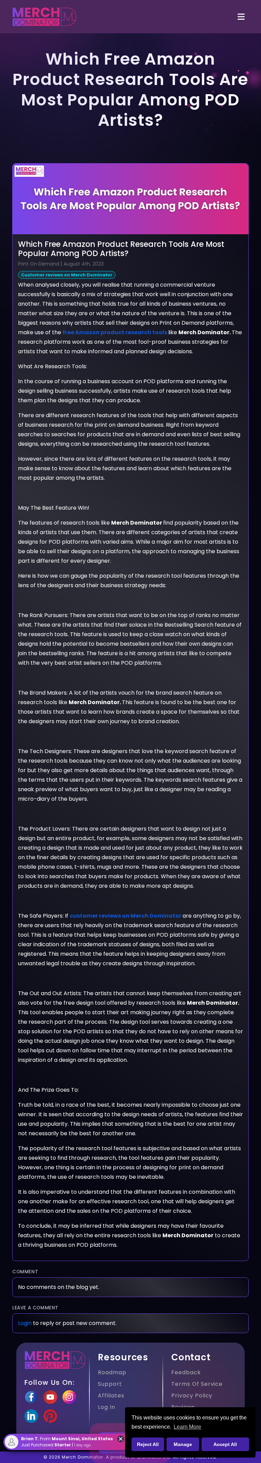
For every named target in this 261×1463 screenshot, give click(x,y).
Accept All (225, 1444)
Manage (183, 1444)
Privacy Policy (191, 1395)
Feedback (186, 1372)
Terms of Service (197, 1384)
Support (110, 1384)
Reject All (148, 1444)
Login (25, 1323)
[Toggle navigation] (241, 16)
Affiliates (111, 1395)
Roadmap (112, 1372)
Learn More (187, 1427)
